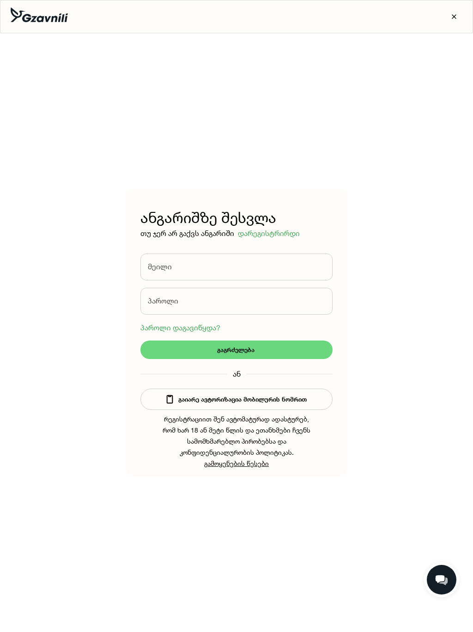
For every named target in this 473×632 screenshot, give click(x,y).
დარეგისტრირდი (269, 233)
